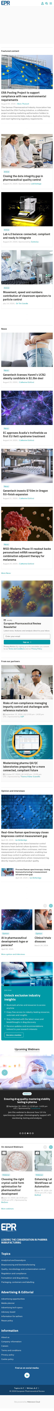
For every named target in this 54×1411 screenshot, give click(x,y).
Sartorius (35, 242)
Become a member (13, 1035)
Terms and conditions (11, 1350)
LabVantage (36, 184)
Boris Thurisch (23, 104)
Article (6, 172)
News (6, 370)
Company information (11, 1341)
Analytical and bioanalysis (13, 1260)
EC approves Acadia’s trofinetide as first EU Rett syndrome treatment (25, 435)
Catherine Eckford (26, 382)
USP (22, 716)
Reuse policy (7, 1320)
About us (5, 1337)
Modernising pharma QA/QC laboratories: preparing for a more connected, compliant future (24, 766)
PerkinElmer (36, 1108)
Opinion (5, 933)
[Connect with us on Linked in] (27, 1375)
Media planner (8, 1303)
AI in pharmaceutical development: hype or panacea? (14, 941)
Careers (4, 1346)
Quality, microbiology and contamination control (23, 1269)
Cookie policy (7, 1359)
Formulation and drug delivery (14, 1278)
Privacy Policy (36, 649)
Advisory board (8, 1312)
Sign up (26, 642)
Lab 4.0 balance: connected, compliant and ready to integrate (26, 236)
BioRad (38, 1195)
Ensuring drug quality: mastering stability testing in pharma (27, 1100)
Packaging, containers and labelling (17, 1282)
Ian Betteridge (21, 840)
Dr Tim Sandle (22, 303)
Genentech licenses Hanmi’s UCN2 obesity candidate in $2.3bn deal (24, 376)
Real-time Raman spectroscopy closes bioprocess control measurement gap (25, 834)
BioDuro (4, 1202)
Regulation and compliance (13, 1273)
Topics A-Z (19, 1388)
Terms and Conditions (17, 649)
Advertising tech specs (11, 1307)
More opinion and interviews (13, 954)
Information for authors (11, 1316)
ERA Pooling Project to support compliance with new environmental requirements (23, 96)
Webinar (27, 1094)
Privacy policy (7, 1354)
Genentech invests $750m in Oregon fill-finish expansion (25, 492)
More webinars (7, 1209)
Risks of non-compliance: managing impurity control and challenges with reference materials (26, 706)
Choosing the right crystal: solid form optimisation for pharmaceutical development (12, 1186)
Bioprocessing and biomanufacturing (18, 1264)
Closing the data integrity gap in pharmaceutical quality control (23, 178)
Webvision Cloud (33, 1402)
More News (6, 573)
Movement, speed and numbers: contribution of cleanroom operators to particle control (27, 296)
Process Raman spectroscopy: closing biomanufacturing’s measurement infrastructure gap (33, 872)
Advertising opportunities (13, 1299)
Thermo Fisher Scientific (30, 776)
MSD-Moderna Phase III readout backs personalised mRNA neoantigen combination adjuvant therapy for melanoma (27, 554)
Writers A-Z (32, 1388)
